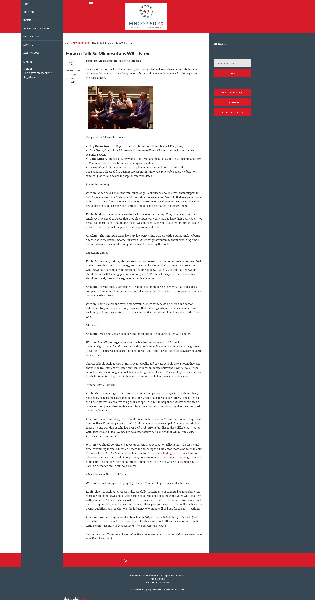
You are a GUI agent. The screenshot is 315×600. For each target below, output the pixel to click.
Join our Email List (232, 92)
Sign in (24, 68)
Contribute (233, 102)
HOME (23, 4)
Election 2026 (28, 52)
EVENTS (24, 20)
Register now (28, 77)
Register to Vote (232, 112)
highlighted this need (176, 453)
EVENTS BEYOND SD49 (32, 28)
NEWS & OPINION (81, 43)
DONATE (25, 44)
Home (67, 43)
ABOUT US (26, 12)
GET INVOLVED (28, 36)
